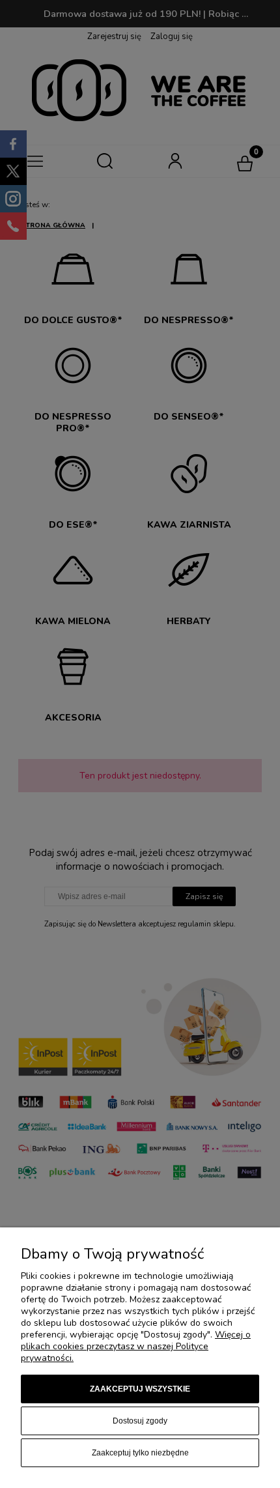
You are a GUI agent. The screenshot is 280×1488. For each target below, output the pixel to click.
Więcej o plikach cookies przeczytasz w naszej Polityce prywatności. (136, 1346)
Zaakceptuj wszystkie (140, 1389)
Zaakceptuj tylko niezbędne (140, 1452)
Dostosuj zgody (140, 1420)
